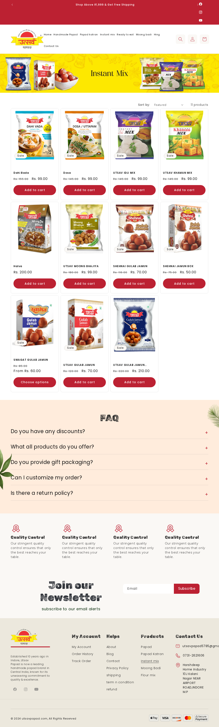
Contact (113, 661)
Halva (17, 266)
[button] (180, 39)
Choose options (35, 382)
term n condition (120, 682)
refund (112, 689)
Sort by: (144, 105)
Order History (82, 654)
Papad (146, 647)
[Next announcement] (198, 5)
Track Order (81, 661)
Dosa (67, 173)
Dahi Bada (21, 173)
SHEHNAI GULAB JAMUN (130, 266)
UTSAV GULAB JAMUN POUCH (129, 365)
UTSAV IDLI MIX (124, 173)
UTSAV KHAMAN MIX (177, 173)
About (111, 647)
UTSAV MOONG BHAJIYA (81, 266)
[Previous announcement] (12, 5)
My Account (81, 647)
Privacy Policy (118, 668)
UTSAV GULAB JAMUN (79, 365)
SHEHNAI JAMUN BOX (178, 266)
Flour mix (148, 675)
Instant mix (150, 661)
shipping (114, 675)
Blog (110, 654)
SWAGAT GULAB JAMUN (30, 360)
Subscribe (186, 588)
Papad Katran (152, 654)
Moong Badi (151, 668)
